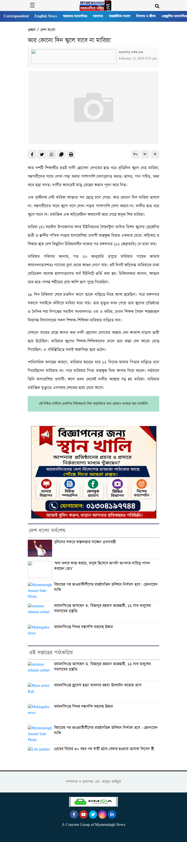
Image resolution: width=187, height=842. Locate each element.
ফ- (145, 154)
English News (46, 16)
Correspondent (16, 16)
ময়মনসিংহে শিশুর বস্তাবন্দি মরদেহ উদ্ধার (83, 627)
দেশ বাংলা (47, 30)
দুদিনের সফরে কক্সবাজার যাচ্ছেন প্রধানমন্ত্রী (85, 542)
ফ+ (135, 154)
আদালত (98, 16)
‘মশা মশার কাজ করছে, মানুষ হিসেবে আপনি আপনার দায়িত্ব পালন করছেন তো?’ (102, 566)
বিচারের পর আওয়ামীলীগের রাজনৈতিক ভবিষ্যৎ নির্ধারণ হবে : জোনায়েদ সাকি (106, 587)
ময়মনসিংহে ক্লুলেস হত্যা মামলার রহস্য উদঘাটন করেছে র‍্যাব (97, 685)
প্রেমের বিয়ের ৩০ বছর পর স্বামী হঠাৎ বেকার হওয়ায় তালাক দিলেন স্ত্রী (104, 749)
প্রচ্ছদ (32, 30)
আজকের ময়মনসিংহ (75, 16)
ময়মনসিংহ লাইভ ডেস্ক (131, 52)
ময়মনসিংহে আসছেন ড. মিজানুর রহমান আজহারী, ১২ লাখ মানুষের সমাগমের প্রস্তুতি (102, 608)
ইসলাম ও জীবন (146, 16)
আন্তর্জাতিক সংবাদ (120, 16)
